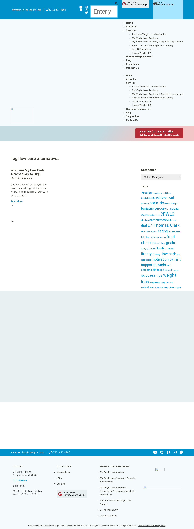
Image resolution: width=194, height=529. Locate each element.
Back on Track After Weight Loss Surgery (152, 45)
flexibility (162, 238)
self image (157, 269)
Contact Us (132, 67)
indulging (144, 249)
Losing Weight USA (141, 53)
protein (160, 265)
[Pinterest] (86, 7)
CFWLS (167, 214)
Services (131, 30)
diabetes (171, 220)
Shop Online (133, 64)
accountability (148, 198)
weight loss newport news (161, 282)
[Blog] (86, 12)
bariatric (156, 203)
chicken (145, 220)
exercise (174, 231)
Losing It (158, 255)
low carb (169, 254)
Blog (128, 60)
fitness (154, 237)
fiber (147, 237)
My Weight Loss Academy (145, 38)
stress (176, 270)
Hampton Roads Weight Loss (26, 9)
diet (144, 226)
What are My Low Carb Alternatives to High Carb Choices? (27, 174)
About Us (131, 26)
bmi (167, 209)
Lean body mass (161, 248)
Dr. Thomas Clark (164, 225)
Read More (17, 201)
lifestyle (147, 254)
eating (163, 231)
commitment (158, 220)
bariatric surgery (153, 208)
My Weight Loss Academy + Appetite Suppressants (157, 41)
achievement (165, 197)
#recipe (146, 193)
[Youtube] (81, 7)
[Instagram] (86, 9)
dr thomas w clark (149, 231)
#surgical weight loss (161, 193)
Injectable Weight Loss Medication (149, 34)
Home (129, 22)
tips (159, 275)
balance (145, 203)
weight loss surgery (152, 287)
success (148, 275)
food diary (160, 243)
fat (142, 237)
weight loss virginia (172, 287)
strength (169, 270)
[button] (104, 3)
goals (170, 243)
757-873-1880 (20, 480)
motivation (160, 259)
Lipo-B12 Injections (141, 49)
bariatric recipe (170, 203)
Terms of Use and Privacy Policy (152, 525)
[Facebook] (81, 9)
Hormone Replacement (139, 56)
